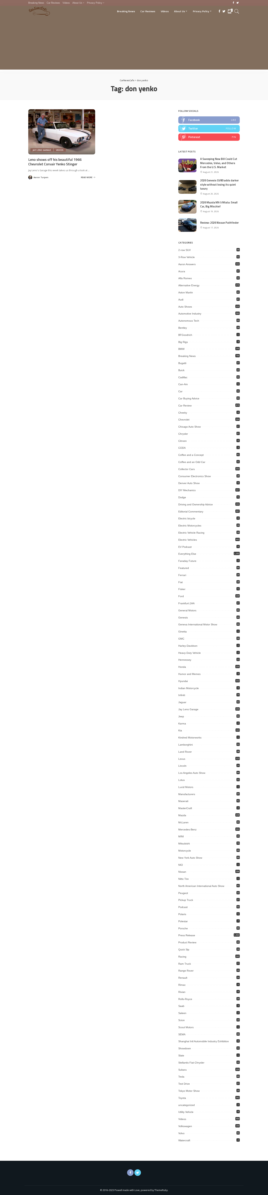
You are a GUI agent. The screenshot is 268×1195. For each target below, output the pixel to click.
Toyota (182, 1097)
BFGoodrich (185, 334)
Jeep (181, 716)
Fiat (180, 582)
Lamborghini (185, 744)
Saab (181, 1006)
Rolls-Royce (185, 999)
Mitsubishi (184, 843)
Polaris (182, 914)
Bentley (182, 327)
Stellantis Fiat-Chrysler (191, 1062)
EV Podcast (185, 546)
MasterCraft (185, 808)
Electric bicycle (186, 518)
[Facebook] (233, 3)
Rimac (182, 984)
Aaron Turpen (41, 177)
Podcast (183, 907)
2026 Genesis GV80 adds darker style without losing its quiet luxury (219, 184)
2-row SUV (184, 250)
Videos (60, 150)
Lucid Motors (185, 787)
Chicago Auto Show (189, 426)
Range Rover (186, 970)
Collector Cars (186, 469)
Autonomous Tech (188, 320)
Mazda (182, 815)
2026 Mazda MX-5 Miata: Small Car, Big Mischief (219, 204)
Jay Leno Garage (42, 150)
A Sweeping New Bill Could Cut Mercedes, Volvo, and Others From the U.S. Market (218, 163)
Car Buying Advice (188, 398)
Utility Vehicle (185, 1112)
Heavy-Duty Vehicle (189, 652)
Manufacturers (186, 794)
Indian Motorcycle (188, 688)
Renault (182, 977)
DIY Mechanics (187, 490)
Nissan (182, 871)
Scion (181, 1020)
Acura (181, 271)
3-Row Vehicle (186, 257)
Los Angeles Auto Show (191, 772)
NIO (180, 864)
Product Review (187, 942)
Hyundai (183, 681)
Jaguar (182, 702)
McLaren (183, 822)
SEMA (181, 1034)
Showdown (184, 1048)
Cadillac (182, 377)
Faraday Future (187, 560)
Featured (183, 568)
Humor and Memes (189, 674)
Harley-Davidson (187, 645)
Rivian (181, 991)
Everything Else (187, 553)
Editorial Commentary (190, 511)
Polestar (183, 921)
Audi (180, 299)
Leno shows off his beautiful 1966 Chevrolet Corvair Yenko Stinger (54, 162)
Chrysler (183, 433)
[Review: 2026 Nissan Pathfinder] (187, 225)
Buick (181, 370)
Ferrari (182, 575)
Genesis (183, 617)
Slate (181, 1055)
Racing (182, 956)
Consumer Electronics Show (194, 476)
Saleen (182, 1013)
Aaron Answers (187, 264)
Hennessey (184, 659)
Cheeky (182, 412)
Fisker (181, 589)
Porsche (183, 928)
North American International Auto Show (201, 886)
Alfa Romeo (185, 278)
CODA (182, 447)
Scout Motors (186, 1027)
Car (180, 391)
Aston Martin (185, 292)
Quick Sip (183, 949)
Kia (180, 730)
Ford (181, 596)
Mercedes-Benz (187, 829)
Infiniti (181, 695)
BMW (181, 348)
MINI (181, 836)
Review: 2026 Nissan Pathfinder (219, 223)
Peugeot (183, 893)
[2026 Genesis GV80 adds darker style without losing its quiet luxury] (187, 187)
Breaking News (187, 356)
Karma (182, 723)
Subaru (182, 1069)
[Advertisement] (134, 44)
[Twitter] (238, 3)
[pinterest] (209, 137)
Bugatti (182, 363)
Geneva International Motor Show (197, 624)
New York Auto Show (190, 857)
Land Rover (185, 751)
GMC (181, 638)
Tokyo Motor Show (189, 1090)
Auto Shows (185, 306)
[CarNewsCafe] (39, 11)
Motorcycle (184, 850)
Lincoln (182, 765)
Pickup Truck (185, 900)
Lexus (181, 758)
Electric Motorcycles (189, 525)
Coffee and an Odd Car (191, 462)
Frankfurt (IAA (186, 603)
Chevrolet (183, 419)
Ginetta (182, 631)
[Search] (237, 11)
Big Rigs (183, 342)
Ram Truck (184, 963)
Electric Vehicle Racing (191, 532)
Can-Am (183, 384)
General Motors (187, 610)
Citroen (182, 440)
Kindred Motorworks (189, 737)
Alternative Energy (188, 285)
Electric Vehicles (187, 539)
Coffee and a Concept (191, 454)
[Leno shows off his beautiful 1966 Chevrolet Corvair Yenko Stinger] (61, 131)
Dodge (182, 497)
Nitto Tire (183, 878)
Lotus (181, 780)
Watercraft (184, 1140)
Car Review (185, 405)
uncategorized (186, 1105)
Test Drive (184, 1083)
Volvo (181, 1133)
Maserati (183, 801)
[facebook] (209, 120)
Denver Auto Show (189, 483)
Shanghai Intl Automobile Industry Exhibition (203, 1041)
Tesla (181, 1076)
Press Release (186, 935)
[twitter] (209, 128)
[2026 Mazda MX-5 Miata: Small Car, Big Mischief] (187, 207)
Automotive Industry (189, 313)
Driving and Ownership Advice (195, 504)
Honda (182, 666)
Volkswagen (185, 1126)
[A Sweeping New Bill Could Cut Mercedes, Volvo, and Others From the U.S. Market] (187, 165)
